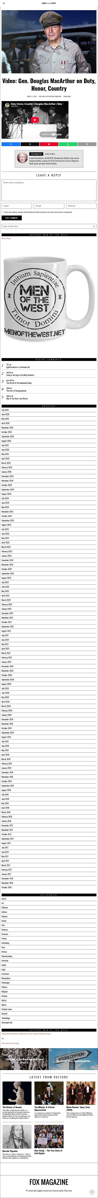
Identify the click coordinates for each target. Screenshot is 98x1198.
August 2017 (6, 843)
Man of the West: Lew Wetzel (17, 398)
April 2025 (5, 458)
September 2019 (8, 732)
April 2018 (5, 807)
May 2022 (5, 591)
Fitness (4, 938)
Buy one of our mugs (10, 1043)
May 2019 (5, 750)
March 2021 (6, 653)
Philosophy (5, 982)
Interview (5, 960)
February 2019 (7, 763)
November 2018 (7, 776)
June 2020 (5, 692)
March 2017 (6, 865)
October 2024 (7, 485)
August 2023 (6, 524)
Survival (4, 1013)
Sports (4, 1004)
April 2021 (5, 648)
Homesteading (7, 956)
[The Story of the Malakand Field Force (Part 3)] (24, 1059)
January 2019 (6, 768)
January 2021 (6, 661)
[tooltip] (11, 144)
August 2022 (6, 577)
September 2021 (8, 626)
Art (3, 903)
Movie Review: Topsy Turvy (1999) (78, 1108)
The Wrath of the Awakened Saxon (19, 383)
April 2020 (6, 701)
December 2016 (7, 878)
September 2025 (8, 436)
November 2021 (7, 617)
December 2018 (7, 772)
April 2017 (5, 860)
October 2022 (7, 569)
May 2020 (5, 697)
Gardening (5, 942)
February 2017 (7, 869)
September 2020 (8, 679)
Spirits (4, 1000)
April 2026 (5, 423)
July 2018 (5, 794)
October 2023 (7, 516)
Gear (3, 947)
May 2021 (5, 644)
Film (3, 925)
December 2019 (7, 719)
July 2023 (5, 529)
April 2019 (5, 754)
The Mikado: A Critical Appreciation (44, 1108)
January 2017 (6, 874)
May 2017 (5, 856)
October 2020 (7, 675)
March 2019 (6, 759)
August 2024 (6, 493)
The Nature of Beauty (12, 1107)
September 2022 (8, 573)
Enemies (5, 916)
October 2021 (7, 622)
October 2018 (7, 781)
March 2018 (6, 812)
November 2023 (7, 511)
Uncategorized (7, 1022)
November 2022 (7, 564)
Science (4, 996)
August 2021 (6, 631)
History (48, 96)
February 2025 (7, 467)
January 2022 (6, 608)
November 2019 (7, 723)
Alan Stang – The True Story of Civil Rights (48, 1152)
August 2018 (6, 790)
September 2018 (8, 785)
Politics (4, 987)
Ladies (4, 965)
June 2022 (5, 586)
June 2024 (5, 502)
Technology (6, 1018)
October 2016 (7, 887)
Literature (5, 973)
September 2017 (8, 838)
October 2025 (7, 432)
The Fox (68, 1191)
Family (4, 920)
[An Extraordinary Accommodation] (73, 1059)
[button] (94, 226)
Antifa (4, 898)
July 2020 (5, 688)
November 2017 (7, 829)
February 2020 (7, 710)
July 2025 (5, 445)
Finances (5, 929)
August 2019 (6, 737)
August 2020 (6, 684)
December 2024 (8, 476)
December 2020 (8, 666)
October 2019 (7, 728)
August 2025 (6, 440)
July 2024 (5, 498)
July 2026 (5, 409)
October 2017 (6, 834)
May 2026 (5, 418)
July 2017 (5, 847)
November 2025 (7, 427)
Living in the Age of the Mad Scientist (20, 375)
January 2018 (6, 821)
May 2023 (5, 538)
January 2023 (6, 555)
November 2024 (7, 480)
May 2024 (5, 507)
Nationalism (56, 96)
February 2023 (7, 551)
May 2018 (5, 803)
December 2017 (7, 825)
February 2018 (7, 816)
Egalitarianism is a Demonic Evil (18, 367)
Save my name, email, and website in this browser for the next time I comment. (38, 212)
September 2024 (8, 489)
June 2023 (5, 533)
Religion (5, 991)
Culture (42, 96)
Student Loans (7, 1009)
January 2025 (6, 471)
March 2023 (6, 547)
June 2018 (5, 799)
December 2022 (7, 560)
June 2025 (5, 449)
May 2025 (5, 454)
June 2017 (5, 852)
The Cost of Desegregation (16, 390)
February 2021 (7, 657)
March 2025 (6, 463)
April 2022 (5, 595)
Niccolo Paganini (10, 1151)
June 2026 (5, 414)
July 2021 (5, 635)
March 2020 (6, 706)
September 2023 (8, 520)
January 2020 (7, 715)
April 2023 (5, 542)
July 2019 (5, 741)
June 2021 (5, 639)
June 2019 (5, 745)
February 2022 (7, 604)
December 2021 (7, 613)
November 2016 (7, 883)
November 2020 (7, 670)
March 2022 (6, 600)
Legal (3, 969)
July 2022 (5, 582)
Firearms (5, 934)
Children (5, 907)
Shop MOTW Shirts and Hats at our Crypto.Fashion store (26, 1034)
